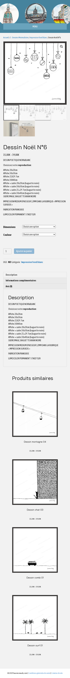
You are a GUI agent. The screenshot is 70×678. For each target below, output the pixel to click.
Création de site (57, 673)
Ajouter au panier (24, 251)
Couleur (7, 234)
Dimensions (9, 227)
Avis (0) (9, 286)
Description (11, 275)
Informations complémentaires (21, 280)
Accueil (6, 37)
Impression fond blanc (38, 37)
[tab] (35, 275)
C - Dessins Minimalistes (19, 37)
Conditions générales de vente (39, 673)
